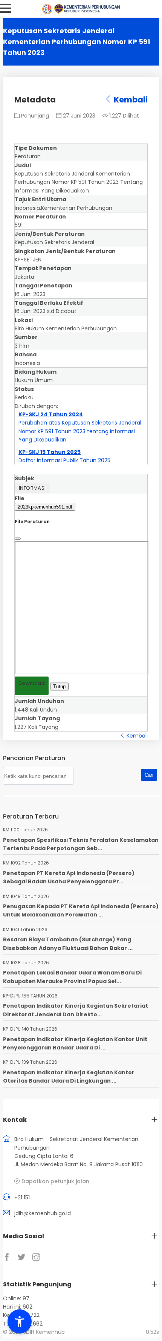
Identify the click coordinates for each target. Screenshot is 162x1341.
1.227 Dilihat (123, 115)
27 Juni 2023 (78, 115)
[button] (20, 1321)
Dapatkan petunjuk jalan (55, 1181)
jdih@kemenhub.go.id (42, 1213)
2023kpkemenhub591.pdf (45, 507)
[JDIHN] (48, 12)
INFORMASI (32, 488)
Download (31, 683)
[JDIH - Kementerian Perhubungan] (87, 12)
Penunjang (34, 115)
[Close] (18, 539)
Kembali (130, 99)
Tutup (59, 686)
